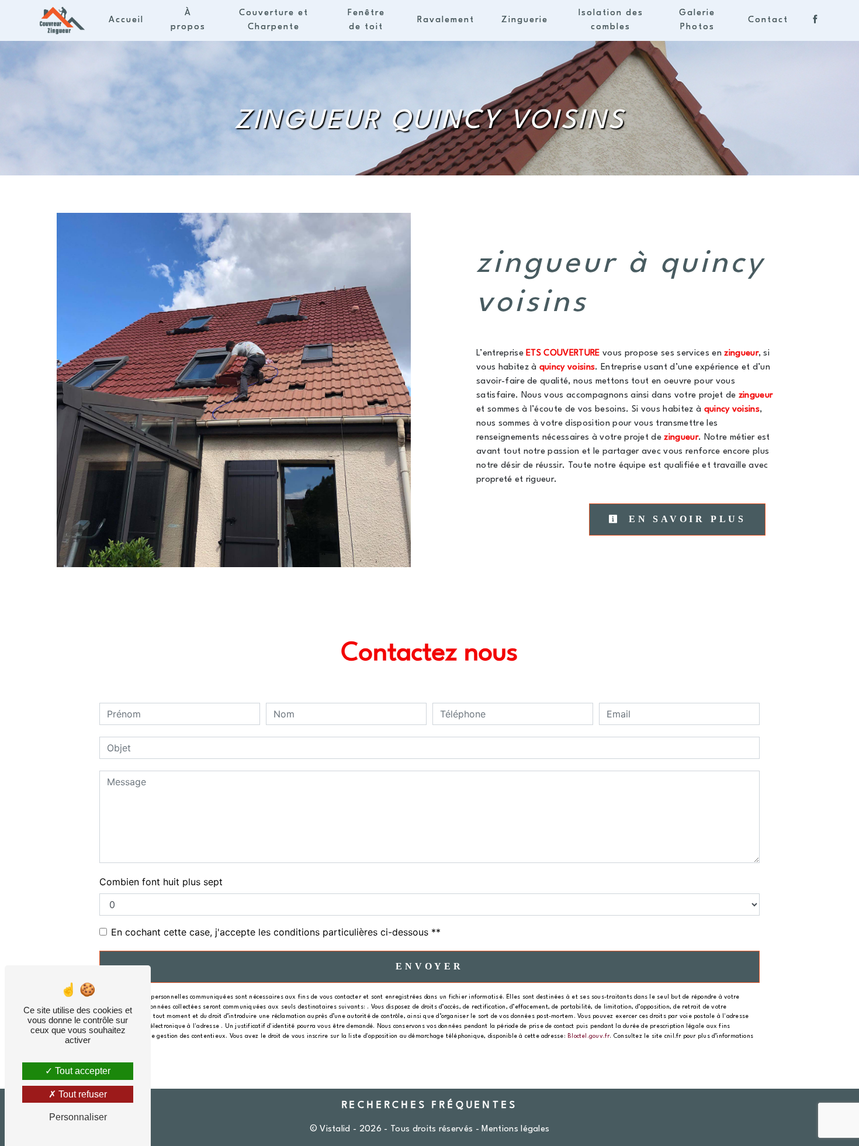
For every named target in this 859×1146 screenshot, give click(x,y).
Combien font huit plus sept (161, 882)
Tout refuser (81, 1094)
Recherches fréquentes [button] (430, 1105)
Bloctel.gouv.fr (588, 1036)
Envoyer (429, 966)
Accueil (126, 20)
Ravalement (445, 20)
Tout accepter (81, 1071)
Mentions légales (514, 1129)
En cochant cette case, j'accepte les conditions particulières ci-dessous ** (276, 932)
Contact (768, 20)
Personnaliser (78, 1117)
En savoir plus (685, 519)
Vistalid (335, 1129)
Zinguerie (524, 20)
